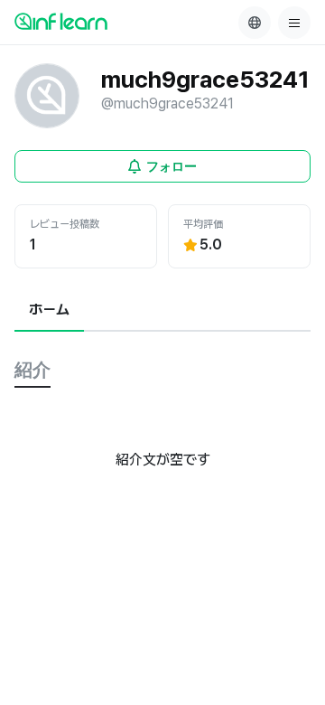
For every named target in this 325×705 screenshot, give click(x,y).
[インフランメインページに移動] (60, 21)
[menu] (294, 22)
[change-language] (254, 22)
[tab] (49, 311)
